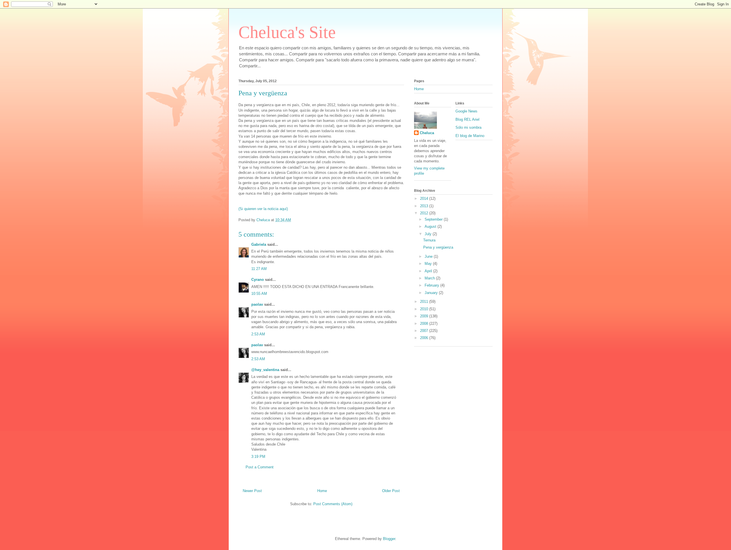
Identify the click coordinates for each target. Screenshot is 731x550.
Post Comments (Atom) (332, 504)
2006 (424, 338)
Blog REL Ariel (467, 119)
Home (322, 491)
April (429, 271)
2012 (424, 213)
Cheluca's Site (287, 32)
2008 (424, 323)
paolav (257, 304)
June (429, 256)
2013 (424, 206)
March (430, 278)
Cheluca (427, 133)
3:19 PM (258, 456)
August (431, 226)
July (429, 234)
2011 (424, 301)
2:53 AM (258, 334)
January (432, 293)
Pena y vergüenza (438, 247)
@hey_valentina (265, 370)
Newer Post (252, 491)
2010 (424, 309)
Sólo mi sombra (468, 127)
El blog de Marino (469, 136)
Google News (466, 111)
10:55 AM (259, 293)
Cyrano (257, 279)
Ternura (429, 240)
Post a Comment (260, 467)
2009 (424, 316)
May (429, 263)
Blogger (389, 539)
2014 (424, 198)
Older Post (391, 491)
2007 (424, 331)
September (434, 219)
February (432, 285)
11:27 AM (259, 269)
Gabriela (258, 244)
